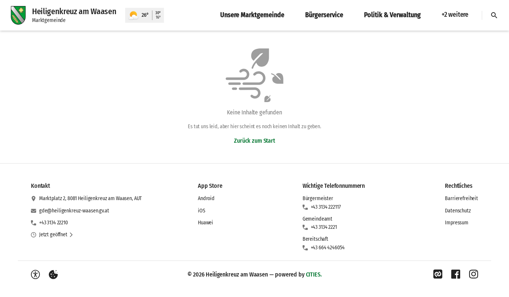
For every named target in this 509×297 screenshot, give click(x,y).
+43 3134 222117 (326, 207)
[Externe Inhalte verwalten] (53, 274)
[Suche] (494, 15)
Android (206, 198)
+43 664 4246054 (328, 247)
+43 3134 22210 (53, 222)
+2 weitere (455, 14)
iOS (201, 211)
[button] (56, 234)
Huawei (205, 222)
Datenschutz (458, 211)
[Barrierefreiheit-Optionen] (35, 274)
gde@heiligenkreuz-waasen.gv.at (74, 211)
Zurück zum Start (254, 140)
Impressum (456, 222)
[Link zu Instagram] (473, 274)
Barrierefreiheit (461, 198)
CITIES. (314, 274)
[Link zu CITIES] (437, 274)
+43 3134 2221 (324, 227)
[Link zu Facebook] (455, 274)
